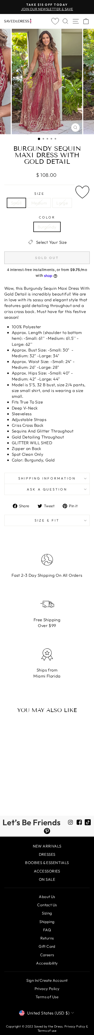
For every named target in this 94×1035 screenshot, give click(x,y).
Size (39, 194)
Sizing (47, 913)
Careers (47, 954)
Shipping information (47, 478)
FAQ (47, 930)
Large (62, 203)
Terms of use (47, 1030)
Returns (47, 938)
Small (16, 203)
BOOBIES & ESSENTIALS (47, 862)
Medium (39, 203)
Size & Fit (47, 520)
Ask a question (47, 489)
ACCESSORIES (47, 871)
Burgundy (47, 227)
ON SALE (47, 879)
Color (47, 217)
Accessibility (47, 963)
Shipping (46, 921)
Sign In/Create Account (46, 980)
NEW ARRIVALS (47, 846)
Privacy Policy (47, 988)
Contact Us (47, 904)
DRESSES (47, 854)
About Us (47, 896)
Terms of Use (47, 996)
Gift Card (47, 946)
